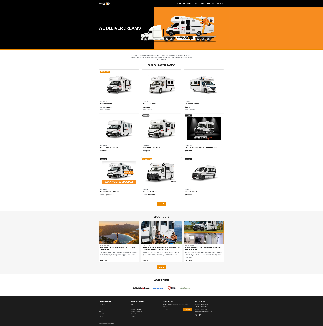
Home (179, 3)
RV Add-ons (205, 3)
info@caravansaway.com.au (206, 311)
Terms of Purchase (136, 309)
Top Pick (196, 3)
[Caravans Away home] (104, 3)
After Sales (102, 314)
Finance (101, 309)
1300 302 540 (203, 309)
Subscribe (188, 309)
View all (161, 204)
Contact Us (102, 304)
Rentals (101, 316)
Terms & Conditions (136, 311)
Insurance (101, 307)
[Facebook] (196, 315)
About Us (220, 3)
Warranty (133, 307)
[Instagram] (200, 315)
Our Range (187, 3)
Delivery (133, 316)
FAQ (132, 304)
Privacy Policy (135, 314)
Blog (213, 3)
